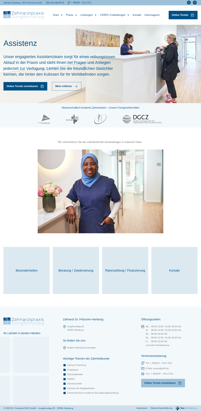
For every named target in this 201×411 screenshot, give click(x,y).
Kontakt (137, 15)
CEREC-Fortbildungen (112, 15)
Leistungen (86, 15)
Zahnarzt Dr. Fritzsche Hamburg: (83, 319)
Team (56, 15)
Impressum (141, 408)
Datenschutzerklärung (161, 408)
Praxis (69, 15)
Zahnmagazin (152, 15)
